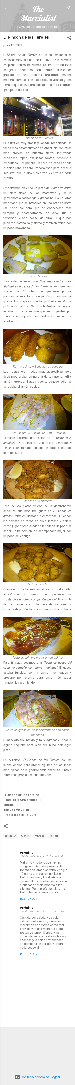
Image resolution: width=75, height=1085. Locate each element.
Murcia (39, 836)
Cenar (25, 836)
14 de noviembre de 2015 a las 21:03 (43, 911)
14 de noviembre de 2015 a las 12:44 (43, 856)
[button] (69, 38)
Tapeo (53, 836)
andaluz (10, 836)
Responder (28, 899)
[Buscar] (69, 8)
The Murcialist (37, 13)
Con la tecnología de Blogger (40, 1077)
